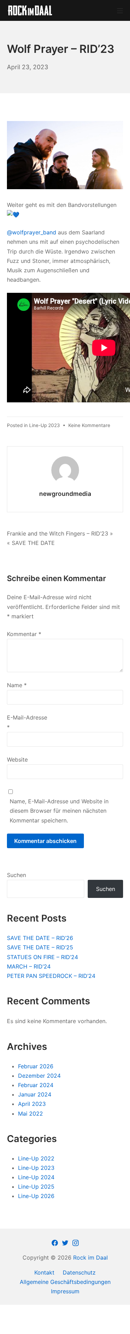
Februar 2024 (35, 1085)
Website (17, 759)
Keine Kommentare (89, 425)
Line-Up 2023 (44, 425)
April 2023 (32, 1103)
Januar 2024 (34, 1094)
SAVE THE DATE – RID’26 (40, 937)
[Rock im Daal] (30, 10)
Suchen (16, 874)
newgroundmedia (65, 493)
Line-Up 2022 (36, 1158)
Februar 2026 (35, 1066)
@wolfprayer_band (31, 232)
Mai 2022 (30, 1113)
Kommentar (24, 633)
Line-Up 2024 (36, 1177)
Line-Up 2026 (36, 1195)
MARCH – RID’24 (29, 966)
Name (17, 685)
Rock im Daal (90, 1257)
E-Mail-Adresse (27, 722)
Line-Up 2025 (36, 1186)
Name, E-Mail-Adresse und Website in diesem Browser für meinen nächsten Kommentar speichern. (59, 810)
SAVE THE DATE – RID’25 (40, 947)
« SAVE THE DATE (31, 542)
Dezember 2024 (39, 1075)
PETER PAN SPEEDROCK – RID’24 (51, 975)
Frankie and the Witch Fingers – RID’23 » (60, 533)
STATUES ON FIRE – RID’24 (42, 957)
